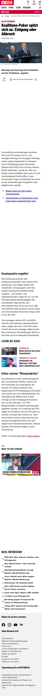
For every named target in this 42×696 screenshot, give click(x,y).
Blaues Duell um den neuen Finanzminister (19, 192)
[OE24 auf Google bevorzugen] (35, 79)
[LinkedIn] (21, 625)
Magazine (27, 7)
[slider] (12, 472)
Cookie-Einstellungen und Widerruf (15, 648)
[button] (21, 465)
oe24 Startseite (7, 638)
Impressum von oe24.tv (10, 661)
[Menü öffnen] (40, 7)
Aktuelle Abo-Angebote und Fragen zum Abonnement (17, 681)
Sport (11, 7)
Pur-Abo (5, 656)
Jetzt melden (33, 436)
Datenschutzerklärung (10, 643)
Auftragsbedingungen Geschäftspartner (16, 675)
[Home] (2, 16)
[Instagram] (9, 625)
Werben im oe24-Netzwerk (12, 651)
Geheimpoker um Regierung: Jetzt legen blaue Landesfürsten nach (22, 199)
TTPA (3, 687)
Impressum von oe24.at (10, 659)
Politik (5, 11)
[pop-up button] (33, 472)
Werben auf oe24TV (9, 654)
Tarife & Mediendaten (10, 677)
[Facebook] (3, 625)
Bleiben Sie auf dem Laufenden (14, 617)
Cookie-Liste (6, 646)
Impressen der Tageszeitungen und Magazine (18, 685)
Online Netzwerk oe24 (10, 631)
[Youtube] (15, 625)
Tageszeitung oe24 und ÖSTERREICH (16, 667)
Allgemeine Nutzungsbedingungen (15, 641)
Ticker (3, 7)
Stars (18, 7)
